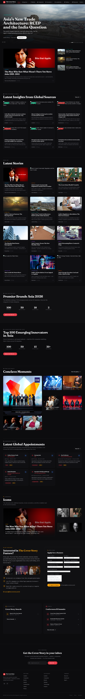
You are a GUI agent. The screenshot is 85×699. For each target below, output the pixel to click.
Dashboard (66, 678)
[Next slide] (82, 24)
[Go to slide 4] (75, 42)
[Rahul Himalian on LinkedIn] (26, 472)
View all (77, 97)
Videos (25, 686)
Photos (25, 688)
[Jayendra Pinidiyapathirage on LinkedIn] (52, 472)
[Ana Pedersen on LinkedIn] (79, 455)
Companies (41, 2)
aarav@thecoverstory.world (12, 591)
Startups (45, 682)
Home (19, 2)
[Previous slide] (2, 24)
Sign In (65, 680)
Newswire (75, 2)
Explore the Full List (9, 314)
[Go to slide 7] (80, 42)
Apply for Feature (55, 585)
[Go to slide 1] (70, 42)
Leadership (58, 2)
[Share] (50, 50)
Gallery (67, 2)
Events (81, 2)
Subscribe (51, 662)
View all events (50, 629)
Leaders (25, 675)
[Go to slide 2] (71, 42)
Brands (25, 680)
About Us (66, 675)
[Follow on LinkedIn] (4, 683)
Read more (19, 37)
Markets (33, 2)
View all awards (10, 619)
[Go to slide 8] (82, 42)
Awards (25, 682)
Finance (45, 686)
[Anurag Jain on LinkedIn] (52, 455)
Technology (46, 684)
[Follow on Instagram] (7, 683)
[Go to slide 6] (79, 42)
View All (77, 448)
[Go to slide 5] (77, 42)
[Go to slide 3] (74, 42)
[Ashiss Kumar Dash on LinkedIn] (26, 455)
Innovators (49, 2)
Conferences (26, 684)
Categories (24, 2)
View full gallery (75, 371)
